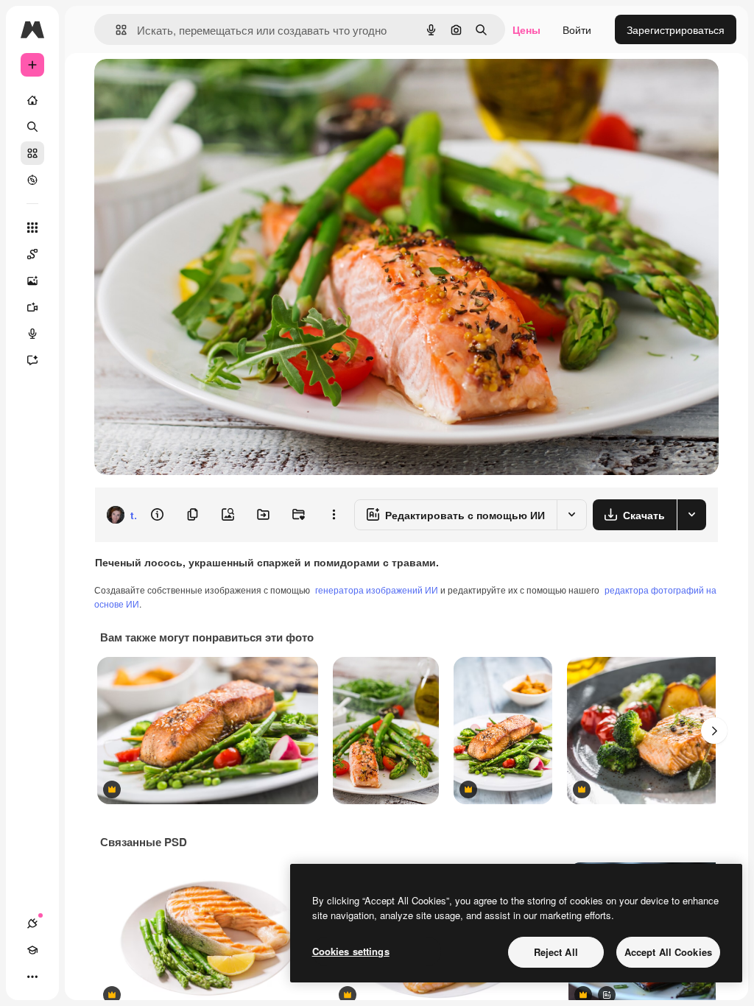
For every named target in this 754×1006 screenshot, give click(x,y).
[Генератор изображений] (32, 280)
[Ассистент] (32, 360)
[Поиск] (32, 126)
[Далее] (714, 730)
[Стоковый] (32, 153)
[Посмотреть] (32, 179)
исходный (193, 86)
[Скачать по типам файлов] (691, 514)
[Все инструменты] (32, 227)
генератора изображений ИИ (376, 589)
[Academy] (32, 950)
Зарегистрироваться (676, 29)
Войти (577, 29)
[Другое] (32, 976)
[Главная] (32, 100)
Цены (526, 29)
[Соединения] (32, 923)
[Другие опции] (333, 515)
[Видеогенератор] (32, 307)
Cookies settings (351, 951)
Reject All (556, 952)
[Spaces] (32, 254)
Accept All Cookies (668, 952)
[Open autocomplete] (115, 29)
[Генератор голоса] (32, 333)
